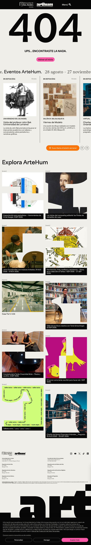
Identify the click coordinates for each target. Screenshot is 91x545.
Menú (65, 5)
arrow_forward (87, 148)
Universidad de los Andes (8, 481)
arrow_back (82, 148)
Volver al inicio (45, 59)
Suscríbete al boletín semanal (64, 148)
